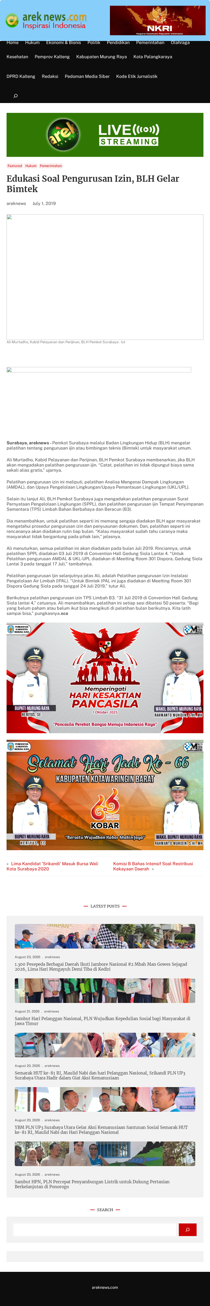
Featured (15, 166)
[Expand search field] (15, 96)
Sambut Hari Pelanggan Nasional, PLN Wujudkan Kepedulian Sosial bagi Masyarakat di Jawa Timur (102, 1021)
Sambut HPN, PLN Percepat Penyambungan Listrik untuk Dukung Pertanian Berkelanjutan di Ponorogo (92, 1184)
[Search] (188, 1229)
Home (13, 43)
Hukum (30, 166)
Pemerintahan (51, 166)
